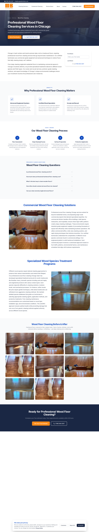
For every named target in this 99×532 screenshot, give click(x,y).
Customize (63, 525)
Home (9, 18)
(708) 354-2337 (8, 1)
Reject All (72, 525)
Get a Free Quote (15, 37)
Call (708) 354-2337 (32, 37)
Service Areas (49, 6)
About (58, 6)
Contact (64, 6)
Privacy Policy (39, 528)
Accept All (80, 525)
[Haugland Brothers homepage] (9, 6)
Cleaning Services (23, 6)
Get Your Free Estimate (40, 423)
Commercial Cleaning (37, 6)
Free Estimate (89, 6)
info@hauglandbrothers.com (21, 1)
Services (14, 18)
